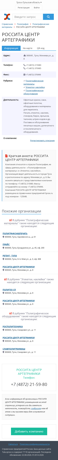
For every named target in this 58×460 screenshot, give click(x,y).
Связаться (13, 444)
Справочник (7, 24)
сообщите (36, 408)
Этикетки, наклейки (35, 87)
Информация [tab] (11, 48)
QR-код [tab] (40, 48)
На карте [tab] (27, 48)
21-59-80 (29, 384)
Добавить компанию (29, 431)
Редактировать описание (42, 140)
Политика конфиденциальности (35, 444)
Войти (37, 7)
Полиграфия (22, 24)
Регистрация (24, 7)
